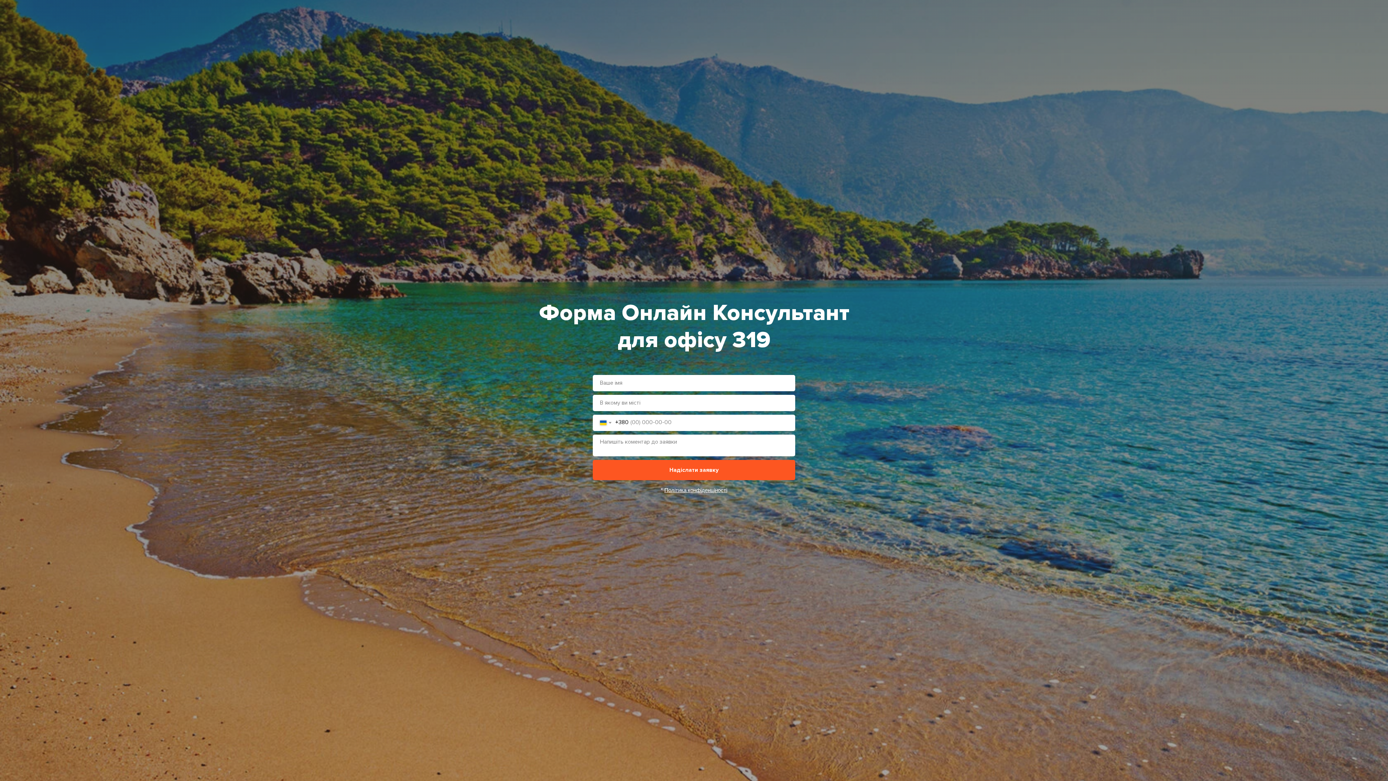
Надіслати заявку (694, 470)
